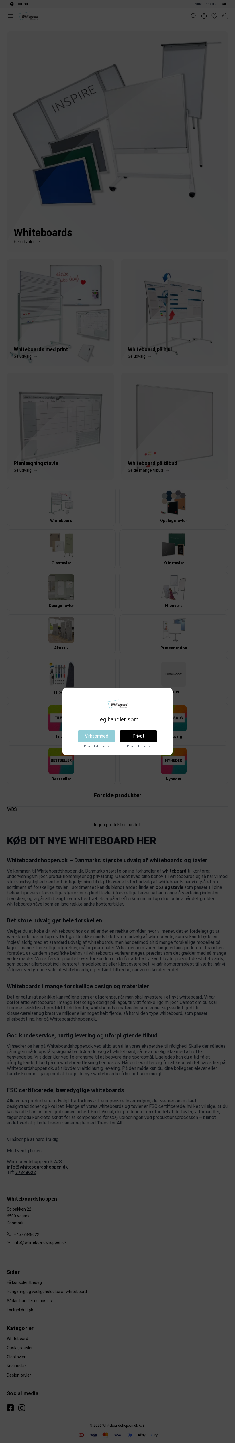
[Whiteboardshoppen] (117, 704)
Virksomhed (96, 736)
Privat (138, 736)
